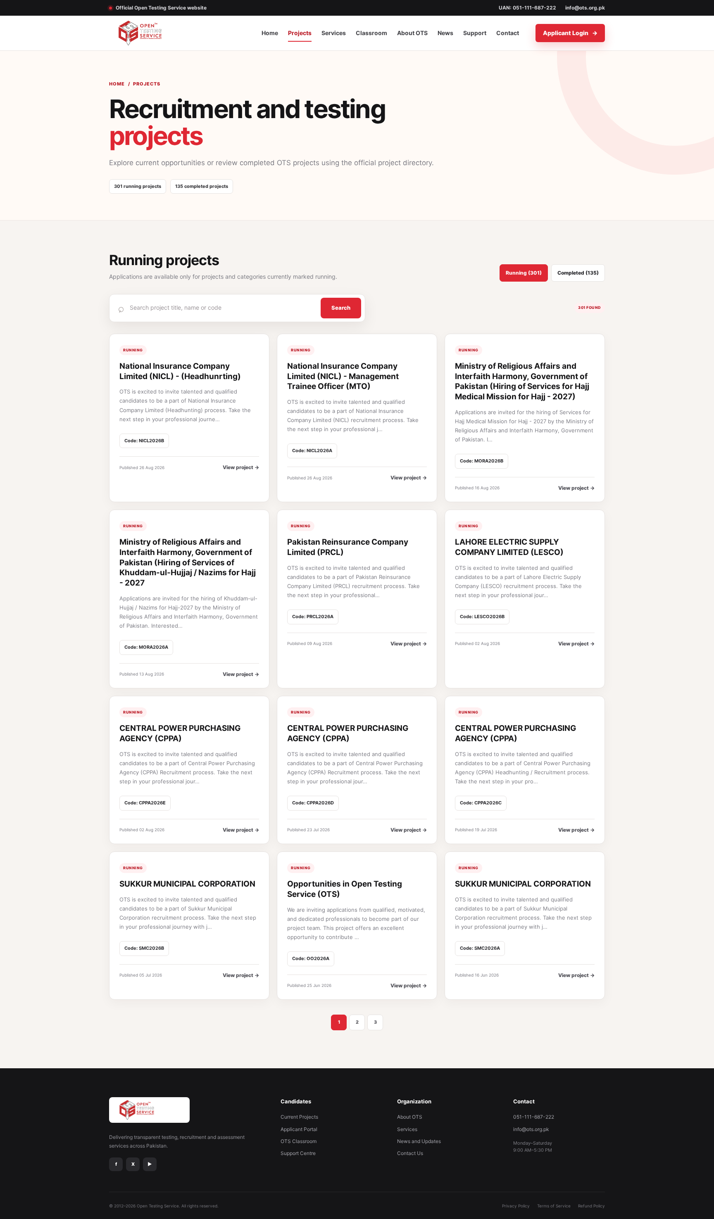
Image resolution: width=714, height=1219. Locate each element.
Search (340, 307)
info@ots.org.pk (585, 8)
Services (333, 32)
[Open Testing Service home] (150, 33)
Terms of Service (554, 1205)
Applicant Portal (299, 1129)
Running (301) (524, 273)
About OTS (412, 32)
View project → (241, 467)
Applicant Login (570, 32)
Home (270, 32)
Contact (507, 32)
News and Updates (419, 1141)
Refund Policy (591, 1205)
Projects (300, 32)
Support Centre (298, 1153)
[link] (189, 418)
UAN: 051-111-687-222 (527, 8)
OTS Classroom (299, 1141)
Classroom (371, 32)
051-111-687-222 (533, 1117)
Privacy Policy (516, 1205)
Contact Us (410, 1153)
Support (474, 32)
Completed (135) (578, 273)
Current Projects (299, 1117)
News (445, 32)
